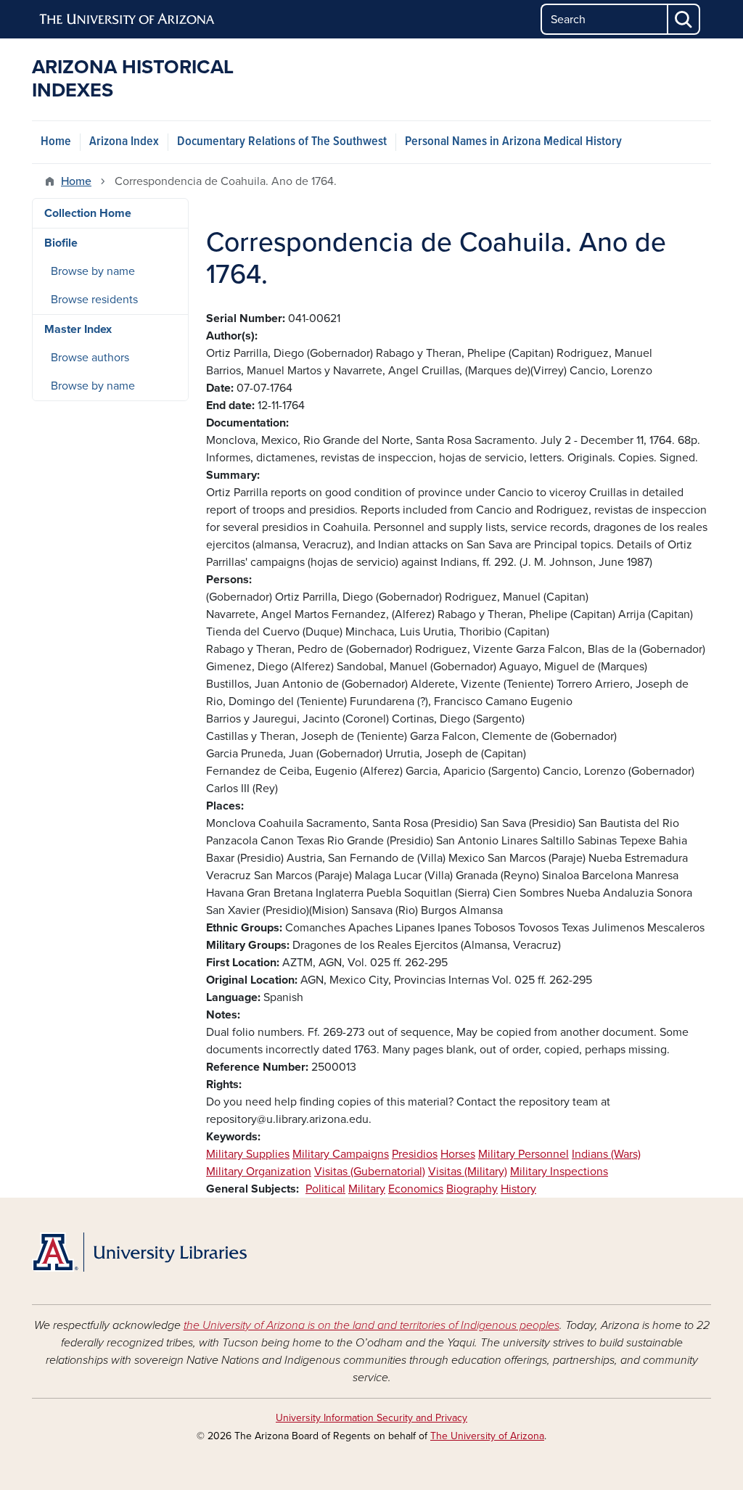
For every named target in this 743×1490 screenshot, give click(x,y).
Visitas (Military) (467, 1171)
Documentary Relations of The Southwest (282, 141)
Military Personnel (523, 1154)
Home (56, 141)
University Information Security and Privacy (371, 1418)
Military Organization (258, 1171)
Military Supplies (248, 1154)
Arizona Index (124, 141)
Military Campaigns (340, 1154)
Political (325, 1189)
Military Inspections (559, 1171)
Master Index (78, 329)
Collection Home (87, 213)
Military (366, 1189)
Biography (472, 1189)
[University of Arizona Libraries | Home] (139, 1252)
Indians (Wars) (606, 1154)
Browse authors (90, 357)
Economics (415, 1189)
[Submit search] (684, 19)
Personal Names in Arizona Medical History (513, 141)
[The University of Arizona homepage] (127, 19)
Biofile (61, 243)
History (518, 1189)
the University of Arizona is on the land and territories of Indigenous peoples (371, 1325)
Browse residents (94, 299)
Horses (457, 1154)
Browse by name (93, 271)
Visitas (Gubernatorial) (369, 1171)
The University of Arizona (487, 1436)
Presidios (415, 1154)
